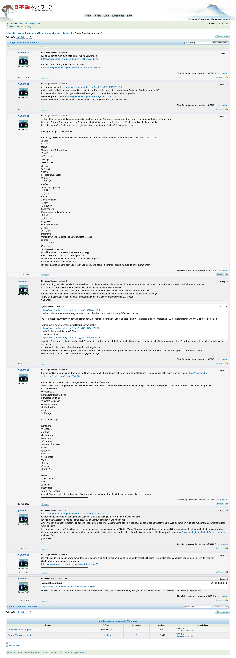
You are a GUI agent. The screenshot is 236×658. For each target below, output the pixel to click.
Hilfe (227, 19)
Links (106, 16)
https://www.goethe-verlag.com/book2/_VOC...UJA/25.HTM (90, 96)
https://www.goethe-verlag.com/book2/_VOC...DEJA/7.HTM (71, 328)
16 (136, 629)
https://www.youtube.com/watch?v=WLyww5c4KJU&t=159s (70, 564)
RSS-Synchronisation (78, 653)
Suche (194, 19)
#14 (227, 282)
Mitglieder (205, 19)
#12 (227, 84)
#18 (227, 579)
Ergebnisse (118, 16)
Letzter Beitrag (181, 631)
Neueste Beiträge (24, 26)
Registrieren (35, 24)
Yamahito (106, 635)
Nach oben (53, 653)
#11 (227, 53)
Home (88, 16)
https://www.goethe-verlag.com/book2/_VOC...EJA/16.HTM (70, 59)
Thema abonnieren (14, 645)
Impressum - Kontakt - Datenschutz (20, 653)
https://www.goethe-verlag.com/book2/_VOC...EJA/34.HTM (71, 337)
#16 (227, 511)
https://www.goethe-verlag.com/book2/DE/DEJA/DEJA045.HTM (72, 67)
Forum (97, 16)
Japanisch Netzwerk (16, 33)
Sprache (32, 33)
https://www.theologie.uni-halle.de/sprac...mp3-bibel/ (201, 532)
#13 (227, 116)
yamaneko (23, 52)
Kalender (217, 19)
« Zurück (20, 37)
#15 (227, 370)
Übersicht (11, 26)
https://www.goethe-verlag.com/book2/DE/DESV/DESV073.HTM (72, 513)
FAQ (129, 16)
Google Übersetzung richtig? (21, 629)
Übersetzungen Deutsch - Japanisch (55, 33)
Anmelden (22, 24)
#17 (227, 555)
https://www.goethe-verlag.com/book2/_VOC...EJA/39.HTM (93, 87)
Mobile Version (64, 653)
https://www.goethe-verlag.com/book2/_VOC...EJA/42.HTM (71, 310)
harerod (190, 631)
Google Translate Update (19, 635)
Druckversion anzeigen (16, 643)
